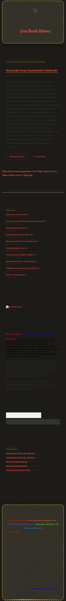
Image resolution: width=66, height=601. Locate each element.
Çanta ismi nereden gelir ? (17, 214)
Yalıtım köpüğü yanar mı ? (17, 248)
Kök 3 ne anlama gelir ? (16, 275)
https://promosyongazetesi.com (19, 171)
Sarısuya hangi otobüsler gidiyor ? (21, 255)
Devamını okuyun (19, 157)
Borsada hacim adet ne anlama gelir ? (22, 241)
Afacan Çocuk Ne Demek (16, 462)
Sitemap (27, 175)
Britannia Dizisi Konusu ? (17, 228)
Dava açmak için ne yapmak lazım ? (21, 261)
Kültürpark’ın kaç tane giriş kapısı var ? (23, 268)
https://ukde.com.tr (12, 175)
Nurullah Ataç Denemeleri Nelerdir (32, 70)
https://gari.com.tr (47, 171)
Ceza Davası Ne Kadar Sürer (18, 470)
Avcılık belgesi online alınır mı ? (20, 235)
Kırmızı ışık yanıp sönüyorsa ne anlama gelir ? (26, 221)
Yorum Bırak (40, 156)
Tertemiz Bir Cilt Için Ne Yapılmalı (20, 453)
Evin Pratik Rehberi (35, 31)
